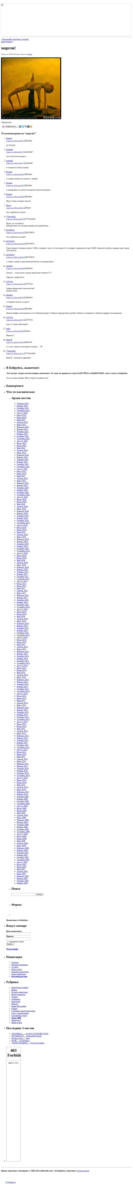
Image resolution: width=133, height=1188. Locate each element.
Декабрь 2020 (23, 488)
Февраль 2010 (23, 792)
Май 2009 (21, 813)
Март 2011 (21, 761)
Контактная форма (19, 965)
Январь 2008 (22, 850)
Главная (14, 962)
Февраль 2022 (23, 455)
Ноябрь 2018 (22, 546)
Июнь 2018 (21, 558)
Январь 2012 (22, 738)
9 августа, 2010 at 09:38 (15, 244)
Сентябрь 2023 (23, 410)
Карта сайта (16, 969)
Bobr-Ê (9, 340)
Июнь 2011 (21, 754)
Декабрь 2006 (23, 881)
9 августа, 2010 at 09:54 (15, 298)
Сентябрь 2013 (23, 691)
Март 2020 (21, 509)
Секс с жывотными (20, 1013)
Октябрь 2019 (23, 520)
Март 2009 (21, 818)
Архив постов (83, 1171)
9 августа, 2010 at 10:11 (15, 353)
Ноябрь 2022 (22, 434)
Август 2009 (22, 806)
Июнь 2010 (21, 782)
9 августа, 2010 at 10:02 (15, 342)
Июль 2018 (21, 555)
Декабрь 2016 (23, 600)
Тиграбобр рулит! (19, 1015)
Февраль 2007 (23, 876)
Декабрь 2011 (22, 740)
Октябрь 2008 (23, 829)
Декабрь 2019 (23, 516)
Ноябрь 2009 (22, 799)
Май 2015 (21, 644)
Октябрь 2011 (23, 745)
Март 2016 (21, 621)
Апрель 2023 (22, 422)
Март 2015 (21, 649)
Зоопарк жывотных (20, 972)
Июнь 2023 (21, 417)
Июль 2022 (21, 443)
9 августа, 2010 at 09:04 (15, 197)
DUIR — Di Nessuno (20, 1041)
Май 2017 (21, 588)
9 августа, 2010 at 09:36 (15, 233)
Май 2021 (21, 476)
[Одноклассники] (31, 126)
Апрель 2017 (22, 591)
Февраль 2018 (23, 567)
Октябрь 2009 (23, 801)
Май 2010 (21, 785)
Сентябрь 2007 (23, 860)
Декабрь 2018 (23, 544)
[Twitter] (23, 126)
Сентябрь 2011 (23, 747)
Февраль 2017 (23, 595)
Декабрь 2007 (23, 853)
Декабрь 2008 (23, 825)
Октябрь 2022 (23, 436)
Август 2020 (22, 497)
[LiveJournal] (25, 126)
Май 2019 (21, 532)
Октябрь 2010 (23, 773)
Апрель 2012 (22, 731)
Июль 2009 (21, 808)
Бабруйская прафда (19, 987)
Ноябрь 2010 (22, 771)
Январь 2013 (22, 710)
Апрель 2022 (22, 450)
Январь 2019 (22, 541)
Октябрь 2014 (23, 661)
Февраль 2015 (23, 651)
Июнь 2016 (21, 614)
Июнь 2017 (21, 586)
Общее (14, 1008)
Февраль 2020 (23, 511)
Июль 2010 (21, 780)
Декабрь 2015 (23, 628)
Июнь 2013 (21, 698)
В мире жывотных (19, 992)
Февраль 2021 (23, 483)
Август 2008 (22, 834)
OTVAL (9, 281)
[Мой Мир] (28, 126)
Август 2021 (22, 469)
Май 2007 (21, 869)
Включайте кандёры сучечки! (16, 39)
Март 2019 (21, 537)
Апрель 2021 (22, 478)
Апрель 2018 (22, 563)
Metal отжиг (16, 1022)
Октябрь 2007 (23, 857)
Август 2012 (22, 722)
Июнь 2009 (21, 811)
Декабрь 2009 (23, 796)
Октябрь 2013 (23, 689)
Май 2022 (21, 448)
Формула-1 (16, 1020)
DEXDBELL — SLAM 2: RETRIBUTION (29, 1034)
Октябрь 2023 (23, 408)
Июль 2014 (21, 668)
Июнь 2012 (21, 726)
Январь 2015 (22, 654)
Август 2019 (22, 525)
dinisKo (9, 266)
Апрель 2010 (22, 787)
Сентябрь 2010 (23, 775)
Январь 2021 (22, 485)
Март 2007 (21, 874)
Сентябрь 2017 (23, 579)
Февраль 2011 (23, 764)
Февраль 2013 (23, 708)
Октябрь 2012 (23, 717)
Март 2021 (21, 481)
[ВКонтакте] (20, 126)
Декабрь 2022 (23, 431)
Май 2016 (21, 616)
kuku (8, 329)
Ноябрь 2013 (22, 687)
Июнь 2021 (21, 474)
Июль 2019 (21, 527)
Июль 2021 (21, 471)
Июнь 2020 (21, 502)
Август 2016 (22, 609)
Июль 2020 (21, 499)
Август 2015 (22, 637)
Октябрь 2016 (23, 605)
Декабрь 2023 (23, 403)
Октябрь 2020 (23, 492)
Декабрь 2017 (23, 572)
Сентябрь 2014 (23, 663)
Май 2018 (21, 560)
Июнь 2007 (21, 867)
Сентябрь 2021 (23, 467)
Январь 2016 (22, 626)
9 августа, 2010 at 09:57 (15, 320)
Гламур (14, 997)
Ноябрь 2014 (22, 658)
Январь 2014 (22, 682)
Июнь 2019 (21, 530)
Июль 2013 (21, 696)
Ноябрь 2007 (22, 855)
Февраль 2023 (23, 427)
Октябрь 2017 (23, 577)
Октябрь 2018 (23, 548)
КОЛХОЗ (10, 230)
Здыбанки (15, 999)
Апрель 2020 (22, 506)
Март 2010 (21, 789)
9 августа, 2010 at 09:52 (15, 284)
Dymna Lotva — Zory (20, 1038)
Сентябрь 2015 (23, 635)
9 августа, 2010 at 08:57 (15, 141)
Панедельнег (6, 42)
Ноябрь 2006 (22, 883)
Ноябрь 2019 (22, 518)
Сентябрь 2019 (23, 523)
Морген (14, 1004)
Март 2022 (21, 453)
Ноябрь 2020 (22, 490)
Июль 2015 (21, 640)
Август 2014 (22, 665)
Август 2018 (22, 553)
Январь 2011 (22, 766)
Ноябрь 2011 (22, 743)
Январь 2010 (22, 794)
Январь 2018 (22, 570)
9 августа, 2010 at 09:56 (15, 309)
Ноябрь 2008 (22, 827)
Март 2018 (21, 565)
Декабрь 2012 (23, 712)
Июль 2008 (21, 836)
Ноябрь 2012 (22, 715)
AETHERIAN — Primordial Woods (26, 1036)
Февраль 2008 (23, 848)
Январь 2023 (22, 429)
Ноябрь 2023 (22, 406)
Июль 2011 (21, 752)
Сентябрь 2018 (23, 551)
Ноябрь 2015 (22, 630)
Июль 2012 (21, 724)
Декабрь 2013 (23, 684)
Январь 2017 (22, 598)
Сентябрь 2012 (23, 719)
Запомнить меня (16, 942)
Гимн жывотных (18, 974)
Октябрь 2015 (23, 633)
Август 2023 (22, 413)
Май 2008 (21, 841)
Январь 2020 (22, 513)
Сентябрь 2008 (23, 832)
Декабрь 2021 (23, 460)
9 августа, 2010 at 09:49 (15, 268)
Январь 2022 (22, 457)
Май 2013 (21, 701)
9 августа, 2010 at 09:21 (15, 208)
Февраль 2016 (23, 623)
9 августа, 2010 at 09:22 (15, 219)
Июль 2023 (21, 415)
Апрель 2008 (22, 843)
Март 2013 (21, 705)
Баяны (14, 990)
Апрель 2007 (22, 871)
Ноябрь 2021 (22, 462)
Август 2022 (22, 441)
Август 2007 (22, 862)
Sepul (30, 54)
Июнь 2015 (21, 642)
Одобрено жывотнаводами (23, 1011)
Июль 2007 (21, 864)
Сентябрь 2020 (23, 495)
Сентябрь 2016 (23, 607)
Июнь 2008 (21, 839)
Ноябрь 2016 (22, 602)
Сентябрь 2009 (23, 803)
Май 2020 (21, 504)
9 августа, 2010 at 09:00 (15, 174)
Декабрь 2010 (23, 768)
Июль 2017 (21, 584)
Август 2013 (22, 694)
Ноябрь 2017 (22, 574)
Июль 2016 (21, 612)
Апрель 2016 (22, 619)
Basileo (9, 138)
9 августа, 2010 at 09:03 (15, 186)
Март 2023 (21, 424)
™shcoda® (11, 217)
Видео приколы (18, 994)
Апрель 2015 (22, 647)
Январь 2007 (22, 878)
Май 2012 (21, 729)
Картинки (15, 1001)
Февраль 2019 (23, 539)
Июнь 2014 (21, 670)
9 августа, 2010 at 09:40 (15, 257)
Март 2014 (21, 677)
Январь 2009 (22, 822)
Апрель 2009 (22, 815)
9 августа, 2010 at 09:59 (15, 331)
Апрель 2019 (22, 534)
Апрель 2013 (22, 703)
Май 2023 (21, 420)
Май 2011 (21, 757)
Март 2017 (21, 593)
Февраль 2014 (23, 679)
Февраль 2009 (23, 820)
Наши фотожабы (18, 1006)
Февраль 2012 (23, 736)
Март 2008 (21, 846)
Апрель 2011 (22, 759)
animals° (9, 149)
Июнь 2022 (21, 446)
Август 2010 (22, 778)
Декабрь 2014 (23, 656)
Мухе (8, 205)
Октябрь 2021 (23, 464)
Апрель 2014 (22, 675)
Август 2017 (22, 581)
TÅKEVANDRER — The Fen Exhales (27, 1043)
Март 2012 (21, 733)
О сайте (14, 967)
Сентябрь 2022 (23, 439)
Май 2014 (21, 672)
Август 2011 (22, 750)
